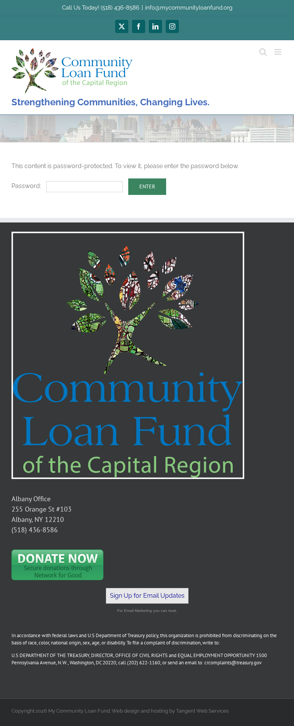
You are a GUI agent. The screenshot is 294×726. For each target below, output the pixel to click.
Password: (26, 186)
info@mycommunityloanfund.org (188, 7)
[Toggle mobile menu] (278, 52)
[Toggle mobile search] (263, 52)
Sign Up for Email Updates (147, 595)
